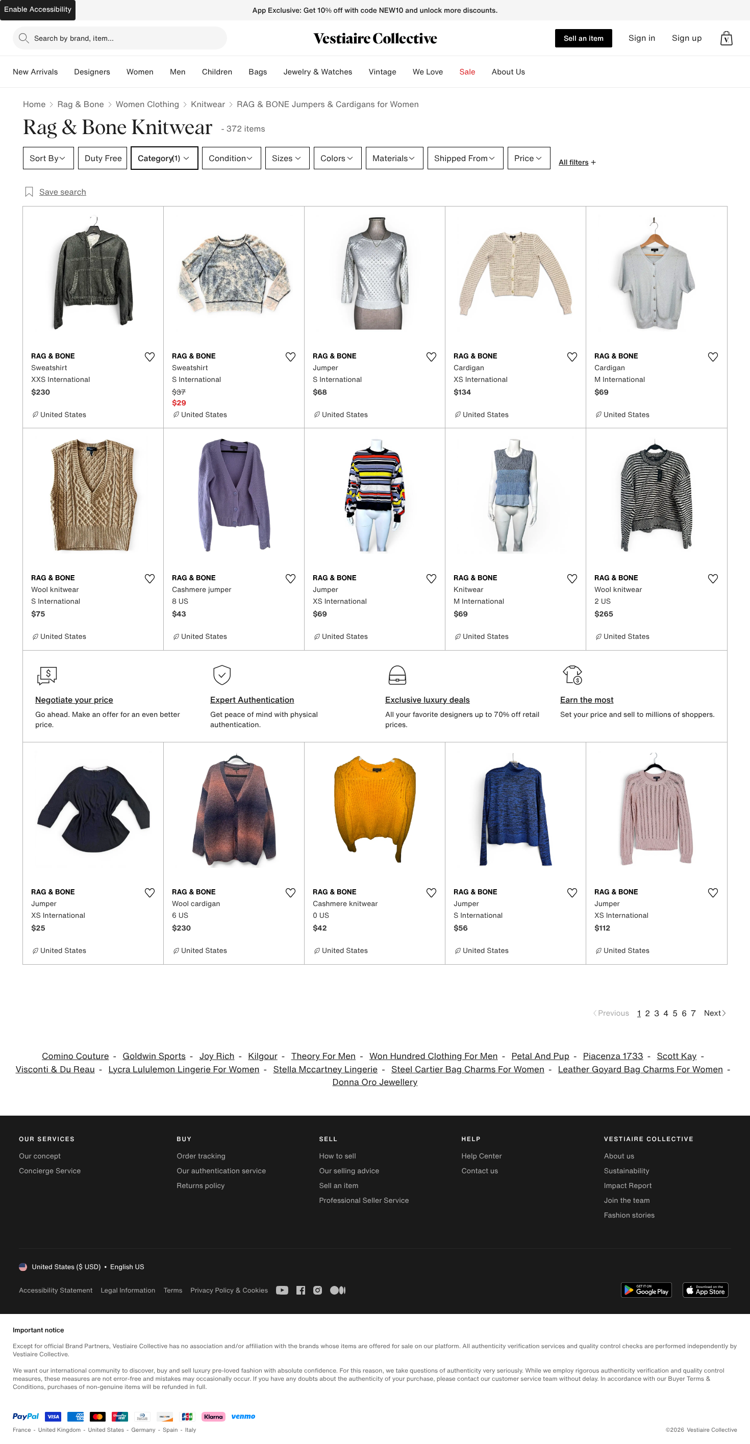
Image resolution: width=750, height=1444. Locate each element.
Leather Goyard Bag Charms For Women (640, 1069)
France (22, 1430)
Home (34, 104)
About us (619, 1156)
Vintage (382, 72)
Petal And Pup (540, 1056)
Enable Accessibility (37, 9)
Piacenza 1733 (613, 1056)
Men (178, 72)
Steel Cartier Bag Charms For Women (467, 1069)
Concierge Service (50, 1171)
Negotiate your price (74, 699)
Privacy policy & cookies (229, 1290)
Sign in (642, 38)
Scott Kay (677, 1056)
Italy (190, 1430)
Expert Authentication (252, 699)
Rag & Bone (80, 104)
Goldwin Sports (154, 1056)
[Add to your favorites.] (149, 357)
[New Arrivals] (66, 72)
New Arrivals (35, 72)
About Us (508, 72)
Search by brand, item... (74, 38)
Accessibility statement (55, 1290)
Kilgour (263, 1056)
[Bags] (275, 72)
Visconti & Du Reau (54, 1069)
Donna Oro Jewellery (375, 1082)
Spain (170, 1430)
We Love (428, 72)
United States (106, 1430)
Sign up (687, 38)
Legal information (128, 1290)
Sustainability (626, 1171)
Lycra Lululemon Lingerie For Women (184, 1069)
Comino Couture (75, 1056)
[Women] (162, 72)
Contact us (480, 1171)
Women (140, 72)
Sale (468, 72)
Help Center (482, 1156)
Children (217, 72)
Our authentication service (221, 1171)
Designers (92, 72)
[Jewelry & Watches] (360, 72)
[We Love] (451, 72)
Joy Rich (217, 1056)
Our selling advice (349, 1171)
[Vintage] (405, 72)
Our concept (40, 1156)
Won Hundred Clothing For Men (433, 1056)
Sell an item (584, 38)
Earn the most (587, 699)
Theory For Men (323, 1056)
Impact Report (628, 1185)
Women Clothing (148, 104)
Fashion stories (629, 1215)
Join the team (627, 1200)
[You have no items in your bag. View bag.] (726, 38)
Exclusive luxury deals (427, 699)
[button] (726, 38)
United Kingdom (59, 1430)
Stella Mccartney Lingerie (325, 1069)
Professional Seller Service (364, 1200)
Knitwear (208, 104)
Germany (143, 1430)
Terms (172, 1290)
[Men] (194, 72)
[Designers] (118, 72)
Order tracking (201, 1156)
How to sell (337, 1156)
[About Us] (533, 72)
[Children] (240, 72)
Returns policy (200, 1185)
